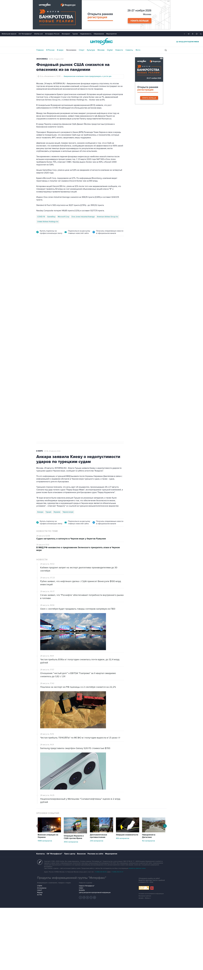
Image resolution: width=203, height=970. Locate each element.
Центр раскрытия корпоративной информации (95, 892)
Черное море (68, 512)
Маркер (40, 892)
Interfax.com (38, 34)
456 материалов (122, 838)
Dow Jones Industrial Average (83, 217)
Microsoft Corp (63, 217)
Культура (91, 50)
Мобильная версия (9, 34)
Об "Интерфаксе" (25, 34)
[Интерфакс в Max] (94, 897)
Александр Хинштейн (45, 368)
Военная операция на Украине (48, 836)
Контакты (40, 854)
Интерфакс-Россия (52, 34)
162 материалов (148, 841)
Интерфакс (101, 41)
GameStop (51, 217)
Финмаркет (66, 34)
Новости (119, 50)
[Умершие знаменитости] (127, 832)
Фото (138, 50)
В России (50, 50)
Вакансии (81, 854)
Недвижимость (85, 34)
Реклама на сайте (95, 854)
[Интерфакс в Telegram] (84, 897)
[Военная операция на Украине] (49, 832)
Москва (101, 50)
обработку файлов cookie (137, 868)
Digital (110, 50)
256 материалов (96, 841)
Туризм (75, 34)
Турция (48, 512)
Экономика (71, 50)
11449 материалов (45, 841)
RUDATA (82, 890)
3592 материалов (71, 842)
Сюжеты (129, 50)
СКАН (81, 888)
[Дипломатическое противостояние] (101, 832)
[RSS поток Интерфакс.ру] (91, 897)
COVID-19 (41, 217)
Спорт (81, 50)
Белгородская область (98, 368)
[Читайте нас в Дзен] (80, 897)
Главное (40, 50)
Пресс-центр (69, 854)
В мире (60, 50)
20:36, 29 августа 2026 (52, 451)
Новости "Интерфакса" (86, 886)
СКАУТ (39, 890)
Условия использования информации (151, 894)
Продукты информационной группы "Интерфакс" (71, 878)
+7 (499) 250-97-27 (117, 872)
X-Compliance (41, 888)
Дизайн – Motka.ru (145, 898)
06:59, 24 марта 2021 (56, 59)
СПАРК (39, 886)
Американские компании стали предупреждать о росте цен (87, 76)
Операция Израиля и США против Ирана (74, 837)
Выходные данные (145, 896)
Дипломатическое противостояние (98, 836)
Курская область (63, 368)
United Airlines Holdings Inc (47, 222)
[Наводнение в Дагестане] (153, 832)
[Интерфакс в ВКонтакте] (87, 897)
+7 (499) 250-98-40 (101, 872)
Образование (99, 34)
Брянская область (79, 368)
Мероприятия (111, 34)
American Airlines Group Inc (107, 217)
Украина (57, 512)
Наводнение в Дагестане (148, 836)
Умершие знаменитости (127, 835)
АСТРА (39, 895)
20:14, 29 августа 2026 (54, 253)
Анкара (40, 512)
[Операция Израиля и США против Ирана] (75, 833)
